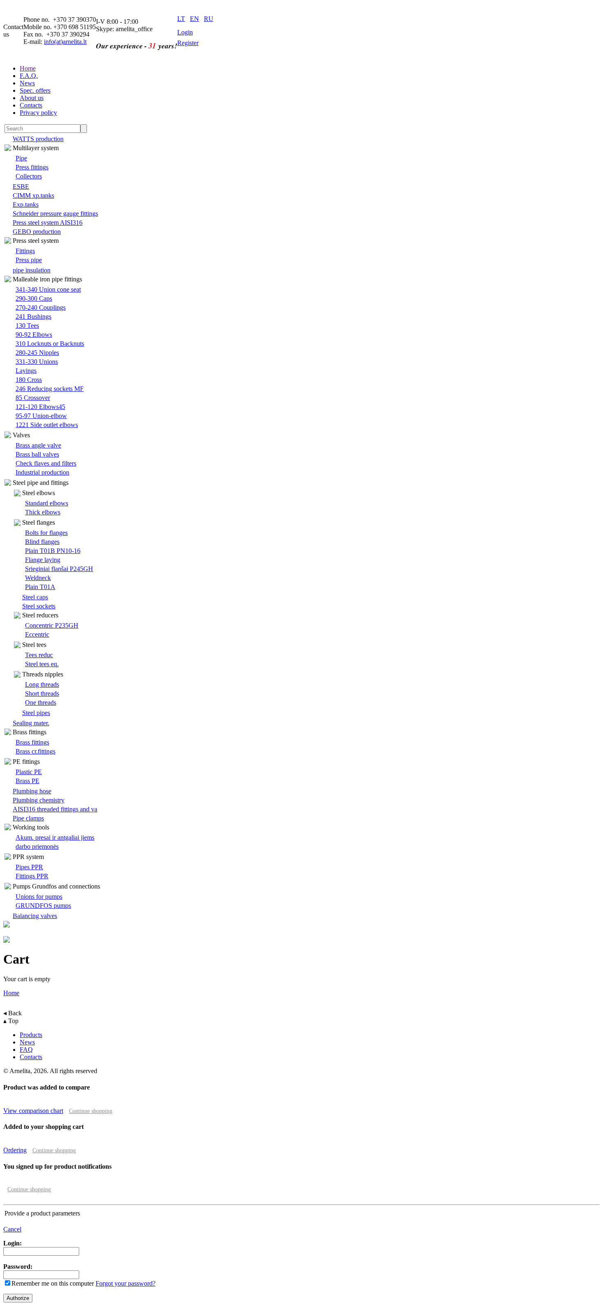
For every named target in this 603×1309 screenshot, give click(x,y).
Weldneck (38, 577)
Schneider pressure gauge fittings (55, 213)
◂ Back (12, 1013)
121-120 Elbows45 (40, 406)
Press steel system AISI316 (47, 222)
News (27, 83)
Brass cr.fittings (35, 751)
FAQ (26, 1049)
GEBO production (37, 231)
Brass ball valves (37, 454)
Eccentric (37, 634)
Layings (26, 370)
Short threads (42, 693)
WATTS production (38, 138)
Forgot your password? (125, 1283)
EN (194, 18)
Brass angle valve (38, 445)
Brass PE (27, 780)
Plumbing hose (32, 791)
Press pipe (29, 259)
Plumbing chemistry (38, 800)
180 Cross (29, 379)
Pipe (21, 158)
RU (208, 18)
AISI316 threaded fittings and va (55, 809)
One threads (40, 702)
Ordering (15, 1150)
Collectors (29, 176)
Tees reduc (39, 654)
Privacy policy (38, 112)
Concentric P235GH (51, 625)
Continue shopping (90, 1111)
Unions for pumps (39, 896)
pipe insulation (31, 270)
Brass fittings (32, 742)
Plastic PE (29, 771)
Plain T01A (40, 586)
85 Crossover (33, 397)
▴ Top (10, 1020)
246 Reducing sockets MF (50, 388)
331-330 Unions (37, 361)
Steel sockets (38, 606)
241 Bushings (33, 316)
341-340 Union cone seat (48, 289)
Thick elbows (42, 512)
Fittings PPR (32, 876)
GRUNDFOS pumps (43, 905)
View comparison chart (33, 1110)
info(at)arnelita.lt (65, 41)
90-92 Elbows (34, 334)
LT (181, 18)
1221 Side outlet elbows (47, 424)
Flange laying (42, 559)
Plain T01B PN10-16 (52, 550)
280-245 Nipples (37, 352)
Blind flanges (42, 541)
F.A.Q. (29, 75)
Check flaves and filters (46, 463)
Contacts (31, 105)
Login (185, 32)
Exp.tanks (26, 204)
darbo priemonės (37, 846)
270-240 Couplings (41, 307)
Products (31, 1034)
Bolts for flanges (46, 532)
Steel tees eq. (42, 663)
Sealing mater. (31, 723)
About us (31, 97)
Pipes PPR (29, 867)
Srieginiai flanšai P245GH (59, 568)
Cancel (12, 1229)
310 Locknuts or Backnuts (50, 343)
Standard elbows (46, 503)
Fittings (25, 250)
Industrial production (42, 472)
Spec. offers (35, 90)
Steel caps (35, 597)
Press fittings (32, 167)
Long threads (42, 684)
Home (28, 68)
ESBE (21, 186)
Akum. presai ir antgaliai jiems (55, 837)
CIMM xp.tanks (33, 195)
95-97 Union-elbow (41, 415)
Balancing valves (35, 915)
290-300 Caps (34, 298)
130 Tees (27, 325)
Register (188, 42)
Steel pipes (36, 712)
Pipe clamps (28, 818)
